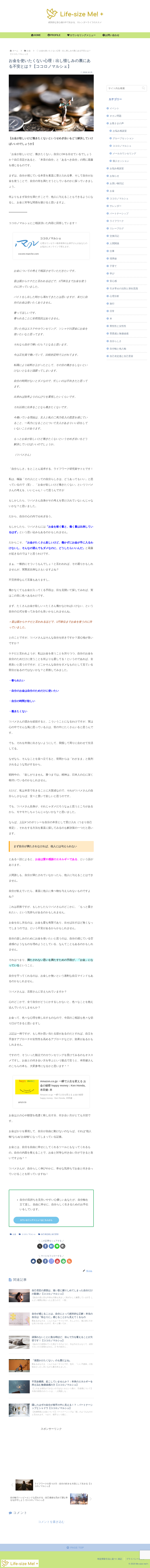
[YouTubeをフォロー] (57, 1261)
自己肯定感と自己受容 (50, 1234)
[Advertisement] (51, 1451)
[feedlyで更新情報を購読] (63, 1261)
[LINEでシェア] (57, 1246)
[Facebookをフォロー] (45, 1261)
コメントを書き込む (51, 1521)
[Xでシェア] (39, 1246)
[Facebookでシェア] (45, 1246)
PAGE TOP (77, 1547)
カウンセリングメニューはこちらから (36, 1220)
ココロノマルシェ (29, 1234)
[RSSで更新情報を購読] (69, 1261)
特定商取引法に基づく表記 (109, 1559)
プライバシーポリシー (136, 1559)
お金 (14, 1234)
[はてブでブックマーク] (51, 1246)
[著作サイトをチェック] (33, 1261)
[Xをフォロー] (39, 1261)
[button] (62, 1246)
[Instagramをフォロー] (51, 1261)
